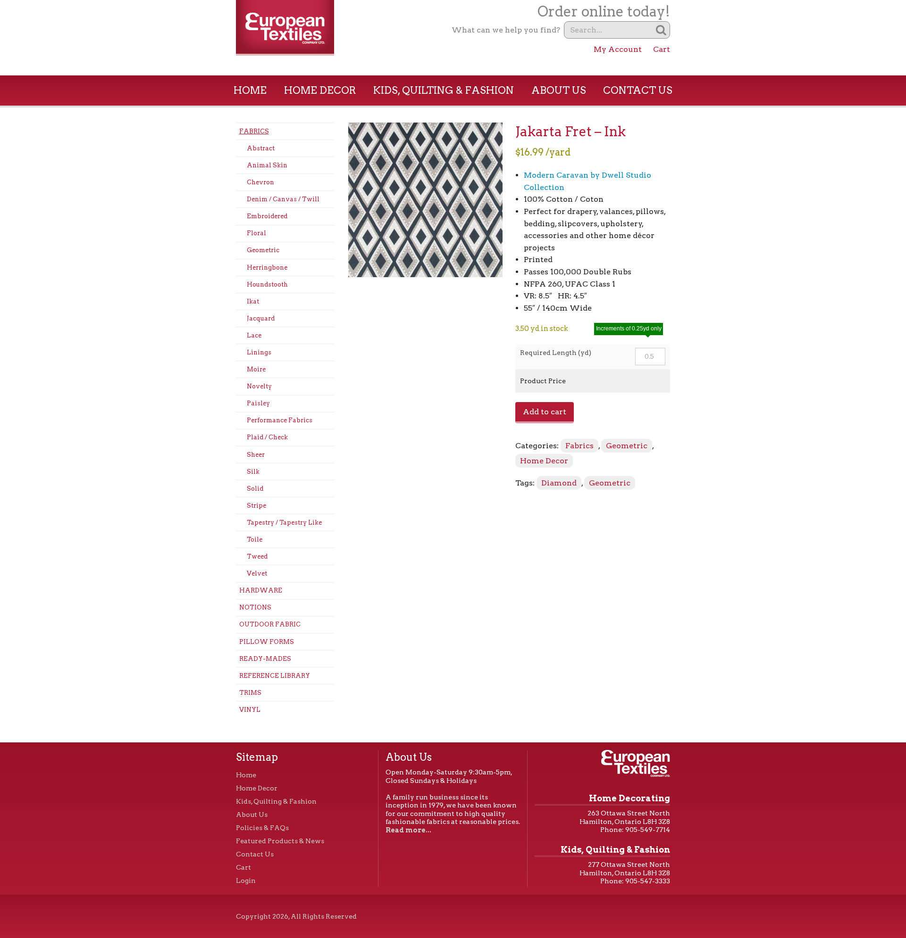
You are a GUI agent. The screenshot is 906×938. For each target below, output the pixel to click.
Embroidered (267, 216)
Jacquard (261, 318)
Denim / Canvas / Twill (283, 199)
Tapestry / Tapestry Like (284, 522)
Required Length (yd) (555, 352)
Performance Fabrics (279, 420)
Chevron (260, 182)
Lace (254, 335)
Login (246, 880)
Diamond (559, 482)
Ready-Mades (265, 658)
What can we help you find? (506, 29)
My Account (618, 49)
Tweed (257, 556)
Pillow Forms (266, 641)
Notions (255, 607)
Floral (256, 233)
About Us (558, 90)
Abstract (261, 148)
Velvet (257, 573)
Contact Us (637, 90)
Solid (255, 488)
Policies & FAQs (262, 827)
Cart (661, 49)
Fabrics (254, 131)
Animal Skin (267, 165)
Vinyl (249, 709)
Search (661, 30)
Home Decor (320, 90)
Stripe (256, 505)
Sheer (256, 454)
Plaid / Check (267, 437)
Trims (250, 692)
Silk (253, 471)
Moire (256, 369)
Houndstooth (267, 284)
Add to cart (544, 411)
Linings (259, 352)
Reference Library (274, 675)
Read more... (408, 830)
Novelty (259, 386)
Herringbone (267, 267)
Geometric (263, 250)
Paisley (258, 403)
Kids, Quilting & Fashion (443, 90)
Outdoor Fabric (270, 624)
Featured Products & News (280, 841)
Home (250, 90)
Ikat (253, 301)
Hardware (260, 590)
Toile (254, 539)
